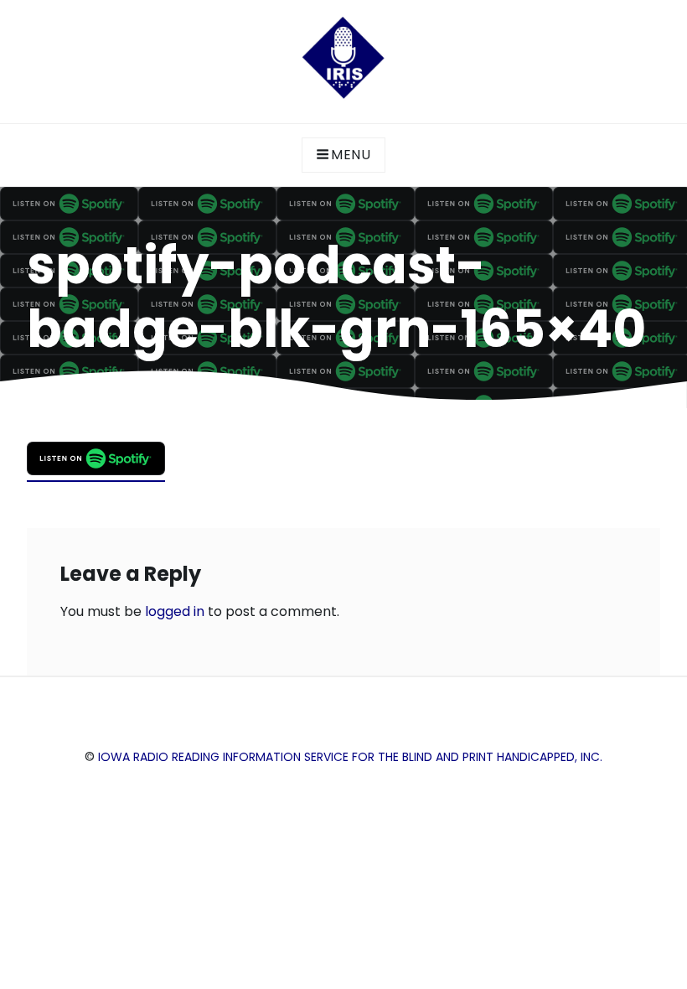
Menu (351, 154)
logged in (174, 611)
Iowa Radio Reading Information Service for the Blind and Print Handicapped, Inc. (350, 756)
